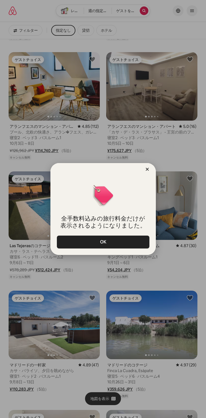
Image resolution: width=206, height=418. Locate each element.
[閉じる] (147, 169)
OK (103, 242)
